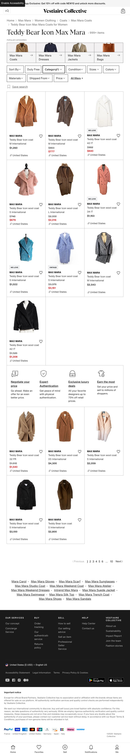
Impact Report (114, 636)
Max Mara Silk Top (61, 595)
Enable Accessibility (12, 3)
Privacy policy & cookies (75, 672)
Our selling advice (64, 630)
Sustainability (113, 631)
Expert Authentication (49, 384)
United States (35, 734)
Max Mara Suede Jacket (98, 590)
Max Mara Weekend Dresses (30, 590)
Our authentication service (42, 635)
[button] (123, 10)
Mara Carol (19, 581)
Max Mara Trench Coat (94, 595)
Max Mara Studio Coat (30, 586)
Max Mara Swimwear (31, 595)
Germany (47, 734)
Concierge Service (11, 630)
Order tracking (39, 625)
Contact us (88, 628)
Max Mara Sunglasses (100, 581)
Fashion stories (114, 646)
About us (111, 626)
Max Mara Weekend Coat (67, 586)
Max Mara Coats (81, 20)
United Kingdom (20, 734)
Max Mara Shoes (50, 599)
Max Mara (24, 20)
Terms (56, 672)
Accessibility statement (17, 672)
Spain (56, 734)
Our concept (12, 623)
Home (10, 20)
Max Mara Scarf (69, 581)
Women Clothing (45, 20)
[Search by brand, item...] (6, 11)
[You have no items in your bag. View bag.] (123, 10)
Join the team (113, 641)
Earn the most (106, 382)
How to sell (64, 623)
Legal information (41, 672)
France (7, 734)
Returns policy (38, 645)
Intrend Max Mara (66, 590)
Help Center (88, 623)
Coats (63, 20)
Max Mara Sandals (78, 599)
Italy (63, 734)
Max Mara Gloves (42, 581)
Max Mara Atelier (99, 586)
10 (111, 561)
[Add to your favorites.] (41, 136)
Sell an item (64, 637)
